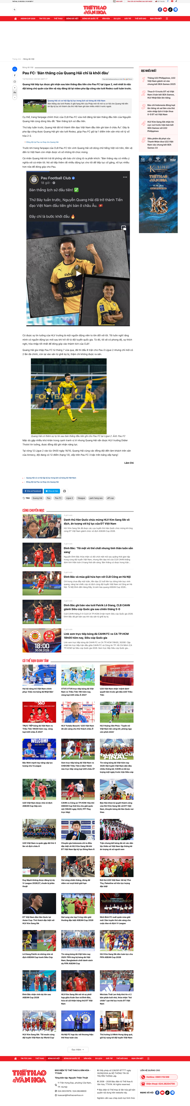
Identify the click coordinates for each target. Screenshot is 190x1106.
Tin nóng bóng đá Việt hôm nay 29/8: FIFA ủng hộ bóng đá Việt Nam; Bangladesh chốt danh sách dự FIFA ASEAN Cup (77, 959)
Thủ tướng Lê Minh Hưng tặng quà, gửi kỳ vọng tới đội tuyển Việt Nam (116, 1036)
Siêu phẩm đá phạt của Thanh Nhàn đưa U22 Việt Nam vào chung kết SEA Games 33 (160, 143)
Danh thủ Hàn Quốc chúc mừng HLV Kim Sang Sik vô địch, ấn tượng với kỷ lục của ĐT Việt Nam (97, 521)
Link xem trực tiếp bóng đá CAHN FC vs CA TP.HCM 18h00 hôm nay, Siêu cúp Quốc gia (96, 635)
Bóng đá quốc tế (90, 19)
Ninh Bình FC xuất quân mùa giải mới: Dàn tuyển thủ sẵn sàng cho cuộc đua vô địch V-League (115, 920)
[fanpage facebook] (160, 9)
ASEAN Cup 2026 (28, 19)
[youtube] (165, 9)
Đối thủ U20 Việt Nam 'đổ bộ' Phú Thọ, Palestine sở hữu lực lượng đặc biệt (115, 883)
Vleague (81, 498)
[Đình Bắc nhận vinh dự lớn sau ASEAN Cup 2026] (39, 980)
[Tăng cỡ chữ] (15, 88)
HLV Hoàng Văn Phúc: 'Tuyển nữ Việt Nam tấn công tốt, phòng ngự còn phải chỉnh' (116, 728)
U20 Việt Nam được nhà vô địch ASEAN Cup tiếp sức (37, 804)
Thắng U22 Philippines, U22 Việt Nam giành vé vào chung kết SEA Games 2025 (161, 81)
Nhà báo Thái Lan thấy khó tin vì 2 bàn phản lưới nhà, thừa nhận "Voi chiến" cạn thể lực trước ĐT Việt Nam (116, 999)
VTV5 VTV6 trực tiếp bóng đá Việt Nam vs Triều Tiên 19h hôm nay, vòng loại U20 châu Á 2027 (77, 691)
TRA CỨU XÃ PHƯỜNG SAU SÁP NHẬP (139, 1)
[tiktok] (170, 9)
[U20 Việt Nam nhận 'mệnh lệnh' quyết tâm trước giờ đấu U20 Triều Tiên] (117, 675)
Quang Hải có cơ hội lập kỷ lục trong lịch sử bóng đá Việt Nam (76, 101)
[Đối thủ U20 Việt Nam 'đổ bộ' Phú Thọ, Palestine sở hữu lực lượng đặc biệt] (117, 866)
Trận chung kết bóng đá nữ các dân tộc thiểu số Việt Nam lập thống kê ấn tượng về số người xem (116, 846)
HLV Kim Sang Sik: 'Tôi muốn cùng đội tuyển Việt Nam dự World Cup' (38, 1036)
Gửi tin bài (161, 1)
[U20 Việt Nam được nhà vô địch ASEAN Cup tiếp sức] (39, 789)
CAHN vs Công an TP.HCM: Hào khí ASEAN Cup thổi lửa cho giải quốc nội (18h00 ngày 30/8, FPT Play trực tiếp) (77, 807)
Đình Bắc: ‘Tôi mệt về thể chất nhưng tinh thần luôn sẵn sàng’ (98, 550)
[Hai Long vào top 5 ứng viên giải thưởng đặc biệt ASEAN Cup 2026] (78, 903)
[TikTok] (177, 1)
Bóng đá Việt (72, 19)
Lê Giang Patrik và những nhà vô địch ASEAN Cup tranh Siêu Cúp (37, 955)
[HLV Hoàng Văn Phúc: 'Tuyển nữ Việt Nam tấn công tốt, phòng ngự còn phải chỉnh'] (117, 712)
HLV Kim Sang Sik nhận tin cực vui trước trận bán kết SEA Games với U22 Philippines (160, 126)
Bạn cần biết (156, 19)
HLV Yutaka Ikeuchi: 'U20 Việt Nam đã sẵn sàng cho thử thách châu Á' (77, 727)
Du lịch (117, 19)
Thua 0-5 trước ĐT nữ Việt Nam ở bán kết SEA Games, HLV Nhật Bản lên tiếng (161, 94)
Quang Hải (37, 498)
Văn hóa (106, 19)
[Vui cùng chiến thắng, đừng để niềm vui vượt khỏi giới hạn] (78, 866)
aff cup (110, 498)
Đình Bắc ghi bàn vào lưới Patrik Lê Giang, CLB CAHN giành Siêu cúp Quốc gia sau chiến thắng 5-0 (97, 607)
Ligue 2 (69, 498)
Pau (48, 498)
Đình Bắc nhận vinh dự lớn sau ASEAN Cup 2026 (36, 996)
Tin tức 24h (44, 19)
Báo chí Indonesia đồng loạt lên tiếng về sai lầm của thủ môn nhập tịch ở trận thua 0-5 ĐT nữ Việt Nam (161, 110)
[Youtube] (172, 1)
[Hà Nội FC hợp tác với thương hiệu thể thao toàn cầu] (78, 1020)
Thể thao (58, 19)
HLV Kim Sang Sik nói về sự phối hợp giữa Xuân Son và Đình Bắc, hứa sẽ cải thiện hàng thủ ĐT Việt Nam (77, 999)
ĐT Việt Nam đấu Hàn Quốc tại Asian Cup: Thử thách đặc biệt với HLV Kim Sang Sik (38, 920)
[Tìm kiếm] (14, 9)
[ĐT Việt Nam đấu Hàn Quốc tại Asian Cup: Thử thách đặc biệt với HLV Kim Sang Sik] (39, 903)
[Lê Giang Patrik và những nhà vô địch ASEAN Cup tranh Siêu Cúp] (39, 940)
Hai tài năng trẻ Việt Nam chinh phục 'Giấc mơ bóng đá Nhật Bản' (37, 690)
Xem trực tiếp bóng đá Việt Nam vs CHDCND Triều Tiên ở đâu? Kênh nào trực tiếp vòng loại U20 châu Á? (78, 765)
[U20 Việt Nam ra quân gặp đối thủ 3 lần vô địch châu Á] (39, 829)
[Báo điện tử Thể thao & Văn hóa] (95, 9)
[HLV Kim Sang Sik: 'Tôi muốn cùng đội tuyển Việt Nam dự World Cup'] (39, 1020)
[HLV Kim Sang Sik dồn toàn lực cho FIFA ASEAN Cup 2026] (117, 940)
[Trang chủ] (15, 18)
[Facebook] (167, 1)
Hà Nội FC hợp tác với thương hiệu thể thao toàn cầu (77, 1036)
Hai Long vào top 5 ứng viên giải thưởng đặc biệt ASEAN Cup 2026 (77, 918)
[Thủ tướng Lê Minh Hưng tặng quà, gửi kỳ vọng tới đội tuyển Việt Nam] (117, 1020)
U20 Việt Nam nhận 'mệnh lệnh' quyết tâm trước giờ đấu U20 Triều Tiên (116, 691)
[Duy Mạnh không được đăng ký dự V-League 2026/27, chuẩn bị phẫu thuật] (39, 866)
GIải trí (127, 19)
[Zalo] (175, 9)
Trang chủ (16, 59)
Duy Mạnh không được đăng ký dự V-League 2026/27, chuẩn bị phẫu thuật (38, 883)
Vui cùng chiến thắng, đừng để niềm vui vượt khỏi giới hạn (75, 881)
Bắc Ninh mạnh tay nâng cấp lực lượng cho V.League (37, 764)
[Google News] (117, 80)
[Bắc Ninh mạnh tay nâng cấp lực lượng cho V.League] (39, 749)
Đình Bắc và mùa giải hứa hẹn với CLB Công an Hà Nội (97, 576)
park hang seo (96, 498)
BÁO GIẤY (119, 1)
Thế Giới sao (140, 19)
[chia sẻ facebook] (14, 75)
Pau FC (58, 498)
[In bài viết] (14, 81)
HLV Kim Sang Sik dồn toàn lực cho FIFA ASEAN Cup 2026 (116, 955)
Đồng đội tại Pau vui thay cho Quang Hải (42, 142)
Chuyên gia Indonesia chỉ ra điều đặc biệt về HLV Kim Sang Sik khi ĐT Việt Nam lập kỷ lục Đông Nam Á (78, 846)
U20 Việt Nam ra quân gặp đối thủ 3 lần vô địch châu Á (39, 844)
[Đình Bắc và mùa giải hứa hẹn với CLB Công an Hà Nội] (41, 583)
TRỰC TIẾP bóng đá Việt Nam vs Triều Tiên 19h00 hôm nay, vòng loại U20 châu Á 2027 (37, 728)
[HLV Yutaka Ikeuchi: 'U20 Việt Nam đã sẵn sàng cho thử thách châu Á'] (78, 712)
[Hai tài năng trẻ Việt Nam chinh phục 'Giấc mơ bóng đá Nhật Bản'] (39, 675)
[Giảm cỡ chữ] (15, 98)
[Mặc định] (14, 93)
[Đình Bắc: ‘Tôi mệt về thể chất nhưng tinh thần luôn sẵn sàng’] (41, 555)
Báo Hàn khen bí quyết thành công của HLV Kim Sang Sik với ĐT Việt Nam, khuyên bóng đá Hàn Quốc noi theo (116, 807)
